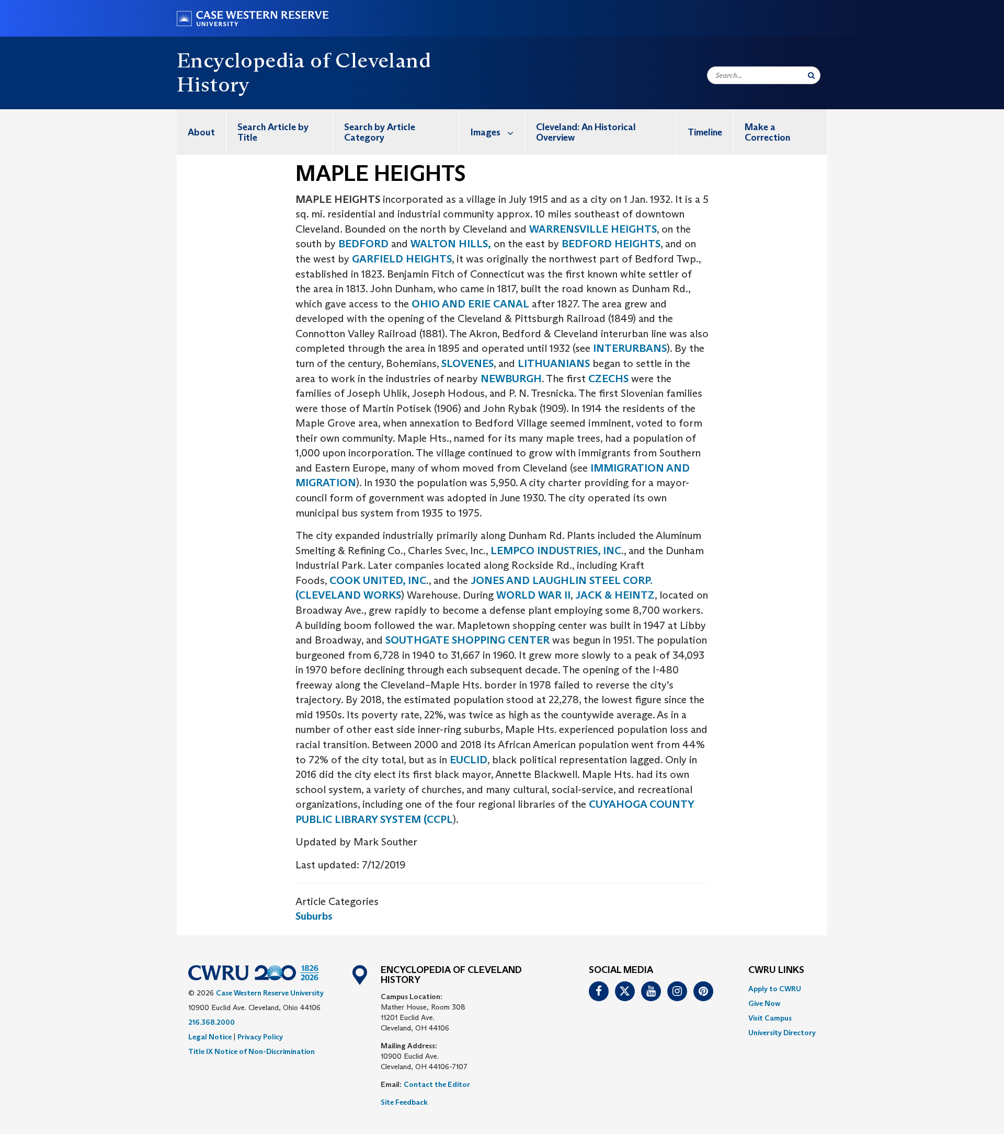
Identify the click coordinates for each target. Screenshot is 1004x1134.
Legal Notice (210, 1036)
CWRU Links (776, 970)
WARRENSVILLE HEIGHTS (593, 229)
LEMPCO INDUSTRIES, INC (555, 550)
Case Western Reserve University (270, 993)
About (201, 132)
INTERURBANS (630, 348)
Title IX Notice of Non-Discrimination (251, 1051)
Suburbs (314, 916)
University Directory (782, 1032)
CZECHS (608, 378)
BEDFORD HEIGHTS (611, 243)
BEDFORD (364, 243)
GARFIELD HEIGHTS (402, 259)
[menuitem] (201, 132)
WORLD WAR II (533, 595)
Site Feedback (404, 1102)
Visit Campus (770, 1018)
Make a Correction (767, 132)
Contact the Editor (437, 1084)
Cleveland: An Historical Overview (586, 132)
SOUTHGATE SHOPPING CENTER (467, 640)
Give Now (764, 1003)
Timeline (705, 132)
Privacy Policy (260, 1036)
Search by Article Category (379, 132)
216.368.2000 (211, 1022)
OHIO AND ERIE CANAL (470, 303)
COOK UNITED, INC (377, 580)
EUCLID (468, 759)
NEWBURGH (511, 378)
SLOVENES (467, 363)
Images (485, 132)
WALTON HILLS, (450, 243)
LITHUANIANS (554, 363)
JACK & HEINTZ (615, 595)
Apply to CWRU (774, 988)
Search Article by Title (273, 132)
